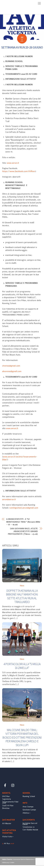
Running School (29, 796)
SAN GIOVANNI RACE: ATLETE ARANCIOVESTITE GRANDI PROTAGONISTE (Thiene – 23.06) (23, 531)
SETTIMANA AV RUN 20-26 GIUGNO (22, 47)
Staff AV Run (7, 805)
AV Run (7, 843)
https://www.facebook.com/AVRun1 (18, 171)
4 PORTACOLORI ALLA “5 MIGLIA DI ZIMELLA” (22, 666)
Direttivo (5, 808)
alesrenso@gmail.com (11, 371)
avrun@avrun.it (9, 499)
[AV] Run (6, 796)
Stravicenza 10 (28, 827)
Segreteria (6, 799)
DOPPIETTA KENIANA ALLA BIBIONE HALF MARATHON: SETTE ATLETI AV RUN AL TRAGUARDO (22, 596)
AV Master (6, 823)
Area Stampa (28, 806)
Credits (12, 862)
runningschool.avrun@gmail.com (23, 507)
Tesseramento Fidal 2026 (10, 802)
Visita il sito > (7, 836)
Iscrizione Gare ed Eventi (30, 824)
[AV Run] (16, 11)
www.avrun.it (13, 163)
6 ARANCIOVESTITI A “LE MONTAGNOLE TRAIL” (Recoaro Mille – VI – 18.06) (23, 522)
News (22, 585)
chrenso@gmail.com (11, 365)
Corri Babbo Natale (30, 829)
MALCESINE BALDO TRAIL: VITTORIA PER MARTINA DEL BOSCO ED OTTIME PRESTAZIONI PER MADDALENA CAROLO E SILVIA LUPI (21, 737)
